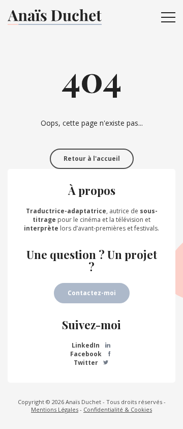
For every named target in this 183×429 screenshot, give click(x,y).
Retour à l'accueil (92, 158)
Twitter (87, 362)
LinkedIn (86, 345)
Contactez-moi (92, 293)
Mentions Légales (54, 409)
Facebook (86, 354)
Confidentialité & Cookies (117, 409)
